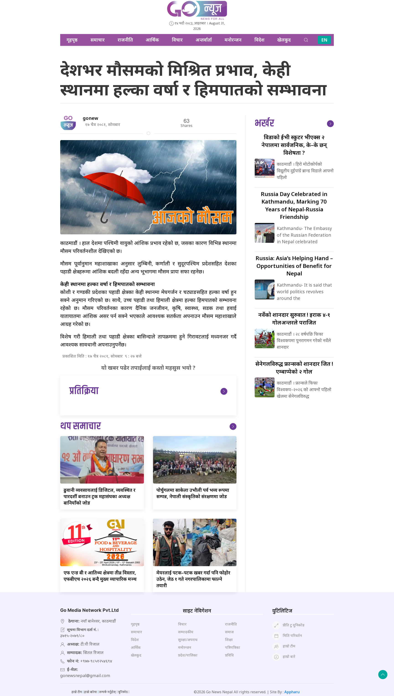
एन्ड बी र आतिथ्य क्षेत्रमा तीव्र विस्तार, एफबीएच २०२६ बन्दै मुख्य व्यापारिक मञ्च (100, 576)
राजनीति (125, 40)
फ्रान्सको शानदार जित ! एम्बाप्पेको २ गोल (294, 367)
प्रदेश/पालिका (187, 655)
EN (324, 40)
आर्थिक (152, 40)
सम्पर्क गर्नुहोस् (107, 692)
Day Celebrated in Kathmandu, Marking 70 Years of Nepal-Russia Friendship (294, 205)
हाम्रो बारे (289, 656)
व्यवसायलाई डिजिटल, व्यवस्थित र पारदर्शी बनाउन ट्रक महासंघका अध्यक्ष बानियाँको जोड (99, 496)
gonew (90, 118)
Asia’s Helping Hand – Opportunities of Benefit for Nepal (294, 265)
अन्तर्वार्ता (204, 40)
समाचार (98, 40)
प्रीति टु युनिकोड (293, 625)
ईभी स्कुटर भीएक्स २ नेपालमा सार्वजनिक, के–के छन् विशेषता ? (294, 144)
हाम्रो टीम (289, 646)
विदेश (259, 40)
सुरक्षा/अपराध (187, 639)
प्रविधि (229, 655)
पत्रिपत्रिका (232, 647)
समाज (229, 631)
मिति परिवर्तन (292, 635)
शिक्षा (229, 639)
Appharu (292, 691)
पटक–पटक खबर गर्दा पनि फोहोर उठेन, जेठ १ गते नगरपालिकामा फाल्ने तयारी (193, 579)
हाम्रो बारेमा (90, 692)
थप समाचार (80, 426)
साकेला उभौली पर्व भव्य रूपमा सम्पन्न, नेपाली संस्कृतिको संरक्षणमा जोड (192, 493)
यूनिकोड (123, 692)
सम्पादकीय (185, 631)
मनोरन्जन (233, 40)
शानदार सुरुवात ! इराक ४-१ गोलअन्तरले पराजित (294, 318)
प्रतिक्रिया (83, 391)
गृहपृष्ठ (72, 40)
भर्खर (264, 123)
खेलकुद (284, 40)
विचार (177, 40)
